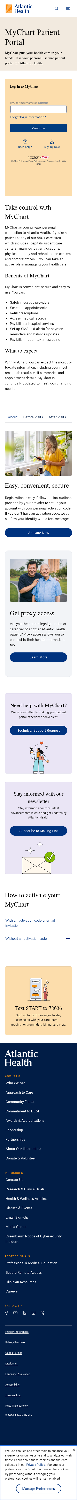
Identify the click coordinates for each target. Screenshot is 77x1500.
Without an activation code (26, 938)
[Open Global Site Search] (56, 8)
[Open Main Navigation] (68, 8)
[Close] (74, 1450)
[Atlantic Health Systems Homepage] (19, 8)
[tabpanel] (38, 690)
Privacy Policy (35, 1464)
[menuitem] (35, 1083)
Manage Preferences (38, 1488)
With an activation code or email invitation (30, 923)
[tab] (12, 417)
